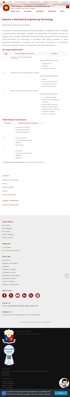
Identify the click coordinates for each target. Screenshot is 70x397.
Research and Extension (10, 284)
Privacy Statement (19, 315)
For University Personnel (11, 250)
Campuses (5, 266)
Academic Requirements (10, 205)
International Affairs (9, 278)
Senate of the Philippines (7, 385)
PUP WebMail (7, 228)
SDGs (62, 11)
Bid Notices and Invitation (51, 2)
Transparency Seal (34, 2)
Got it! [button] (61, 393)
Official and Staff (8, 187)
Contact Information (9, 195)
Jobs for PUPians (8, 281)
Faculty (4, 191)
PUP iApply (6, 231)
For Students (6, 247)
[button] (4, 393)
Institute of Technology (10, 180)
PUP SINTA (6, 225)
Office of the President (7, 381)
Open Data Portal (6, 375)
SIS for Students (8, 234)
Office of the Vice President (8, 383)
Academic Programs (9, 269)
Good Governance (20, 2)
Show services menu (67, 276)
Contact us (64, 2)
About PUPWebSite (33, 315)
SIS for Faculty (7, 237)
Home (10, 2)
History (4, 184)
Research (52, 11)
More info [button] (47, 394)
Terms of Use (6, 315)
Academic (28, 11)
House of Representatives (7, 387)
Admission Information (10, 263)
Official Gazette (5, 372)
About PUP (15, 11)
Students (40, 11)
